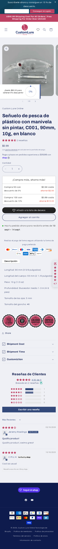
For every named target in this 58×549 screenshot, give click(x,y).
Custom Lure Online (26, 528)
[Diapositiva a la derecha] (35, 101)
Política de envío (41, 536)
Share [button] (8, 333)
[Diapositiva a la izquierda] (23, 101)
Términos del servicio (22, 536)
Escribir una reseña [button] (29, 409)
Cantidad (6, 163)
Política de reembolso (23, 531)
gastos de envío (11, 150)
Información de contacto (30, 540)
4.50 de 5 (37, 380)
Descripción (10, 261)
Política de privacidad (44, 531)
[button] (6, 29)
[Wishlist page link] (38, 29)
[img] (9, 428)
